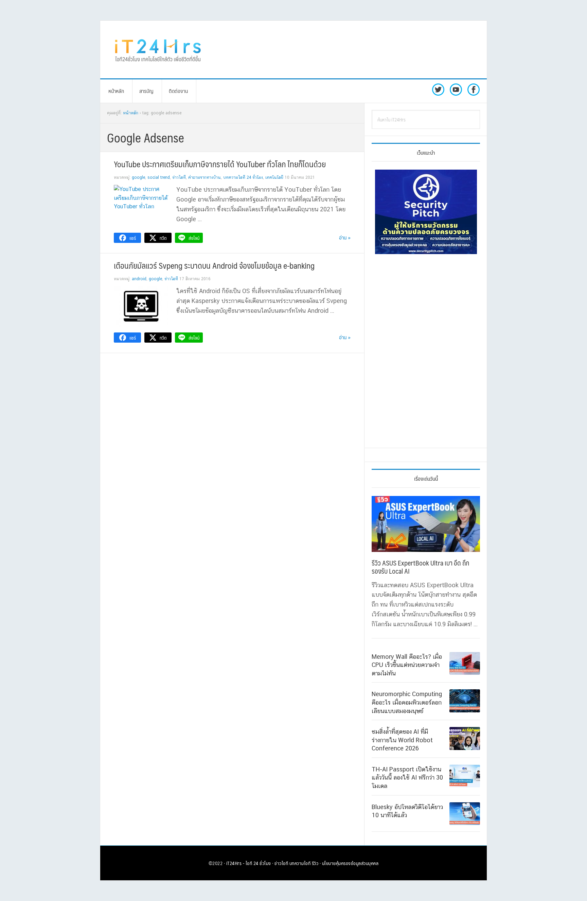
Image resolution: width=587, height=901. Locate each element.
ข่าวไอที (179, 177)
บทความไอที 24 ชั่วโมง (243, 177)
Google (138, 177)
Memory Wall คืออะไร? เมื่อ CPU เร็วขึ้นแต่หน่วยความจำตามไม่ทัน (407, 665)
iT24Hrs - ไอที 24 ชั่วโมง (248, 863)
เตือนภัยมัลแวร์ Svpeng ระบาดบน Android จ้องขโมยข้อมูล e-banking (214, 265)
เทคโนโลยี (274, 177)
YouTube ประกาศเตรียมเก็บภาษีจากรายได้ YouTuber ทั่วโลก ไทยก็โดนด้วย (220, 164)
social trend (158, 177)
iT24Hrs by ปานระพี (158, 49)
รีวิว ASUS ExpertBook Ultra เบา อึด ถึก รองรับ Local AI (420, 567)
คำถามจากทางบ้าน (204, 177)
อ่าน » (345, 237)
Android (139, 278)
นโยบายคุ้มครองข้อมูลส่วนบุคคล (350, 863)
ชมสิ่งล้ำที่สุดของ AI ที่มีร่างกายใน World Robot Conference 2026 (402, 740)
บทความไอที (300, 863)
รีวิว (315, 863)
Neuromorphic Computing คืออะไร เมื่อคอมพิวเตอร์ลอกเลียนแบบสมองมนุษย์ (407, 702)
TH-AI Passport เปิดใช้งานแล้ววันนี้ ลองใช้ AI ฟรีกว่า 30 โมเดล (407, 777)
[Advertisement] (349, 49)
